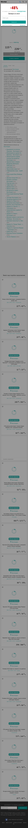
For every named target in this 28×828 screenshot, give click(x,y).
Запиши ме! (14, 22)
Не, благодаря (22, 25)
